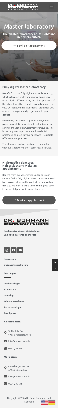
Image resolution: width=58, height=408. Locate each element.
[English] (44, 402)
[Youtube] (20, 250)
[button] (51, 6)
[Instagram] (7, 250)
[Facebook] (14, 250)
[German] (52, 402)
